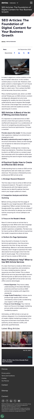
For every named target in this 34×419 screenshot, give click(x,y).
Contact (5, 385)
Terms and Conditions (8, 375)
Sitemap (5, 391)
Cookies (4, 378)
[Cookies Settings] (2, 416)
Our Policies (5, 381)
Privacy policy (6, 373)
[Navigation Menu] (31, 3)
